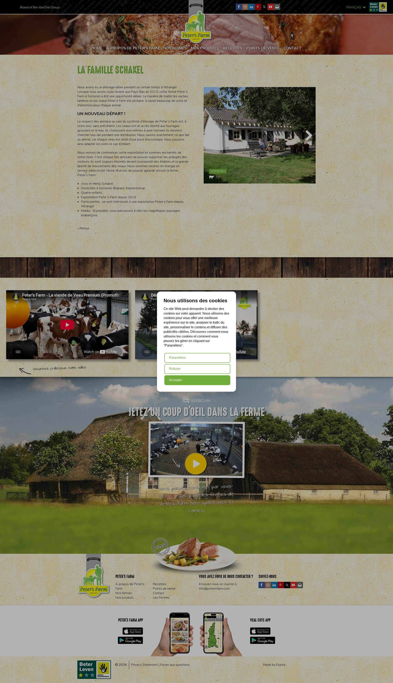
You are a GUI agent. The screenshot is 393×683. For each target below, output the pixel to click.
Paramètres (177, 357)
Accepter (175, 380)
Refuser (175, 369)
